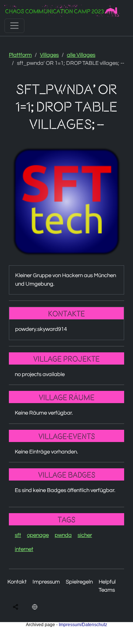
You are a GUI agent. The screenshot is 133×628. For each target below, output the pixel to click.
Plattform (20, 55)
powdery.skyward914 (41, 329)
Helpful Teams (107, 586)
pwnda (63, 535)
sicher (85, 535)
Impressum (46, 582)
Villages (49, 55)
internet (24, 549)
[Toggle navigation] (14, 26)
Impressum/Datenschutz (83, 624)
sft (18, 535)
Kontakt (17, 582)
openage (38, 535)
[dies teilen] (15, 607)
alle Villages (81, 55)
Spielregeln (79, 582)
